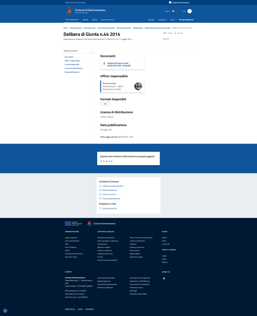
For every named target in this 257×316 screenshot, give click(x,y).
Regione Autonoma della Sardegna (75, 2)
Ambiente (133, 244)
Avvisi (164, 241)
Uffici (67, 244)
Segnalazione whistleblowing (139, 281)
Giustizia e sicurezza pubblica (107, 260)
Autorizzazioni (134, 250)
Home (65, 28)
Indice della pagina (70, 51)
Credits (80, 309)
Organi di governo (71, 237)
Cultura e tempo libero (137, 241)
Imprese (151, 19)
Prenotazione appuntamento (107, 284)
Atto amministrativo (124, 28)
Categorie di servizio (105, 231)
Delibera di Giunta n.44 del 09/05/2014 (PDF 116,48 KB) (119, 64)
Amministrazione (76, 28)
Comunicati (166, 244)
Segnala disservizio (103, 281)
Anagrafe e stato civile (105, 253)
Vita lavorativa (102, 244)
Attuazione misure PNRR (138, 294)
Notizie (164, 237)
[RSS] (172, 11)
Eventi (164, 259)
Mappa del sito (70, 309)
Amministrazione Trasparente (140, 278)
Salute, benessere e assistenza (107, 241)
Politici (67, 250)
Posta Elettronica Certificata (74, 294)
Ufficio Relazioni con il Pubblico (75, 290)
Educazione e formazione (105, 237)
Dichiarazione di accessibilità (139, 284)
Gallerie (164, 262)
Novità (164, 231)
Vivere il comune (169, 249)
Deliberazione (137, 28)
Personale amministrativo (74, 253)
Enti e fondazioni (70, 247)
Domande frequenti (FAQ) (106, 278)
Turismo (100, 257)
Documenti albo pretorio (106, 28)
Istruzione (162, 19)
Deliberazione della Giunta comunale (157, 28)
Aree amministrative (72, 241)
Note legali (133, 290)
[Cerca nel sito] (189, 11)
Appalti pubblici (135, 253)
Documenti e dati (90, 28)
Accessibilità (89, 309)
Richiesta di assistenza (105, 287)
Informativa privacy (136, 287)
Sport (172, 19)
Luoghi (164, 256)
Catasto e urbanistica (104, 250)
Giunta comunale (109, 83)
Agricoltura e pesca (136, 257)
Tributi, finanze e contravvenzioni (141, 237)
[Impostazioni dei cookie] (5, 311)
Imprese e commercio (137, 247)
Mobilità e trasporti (103, 247)
